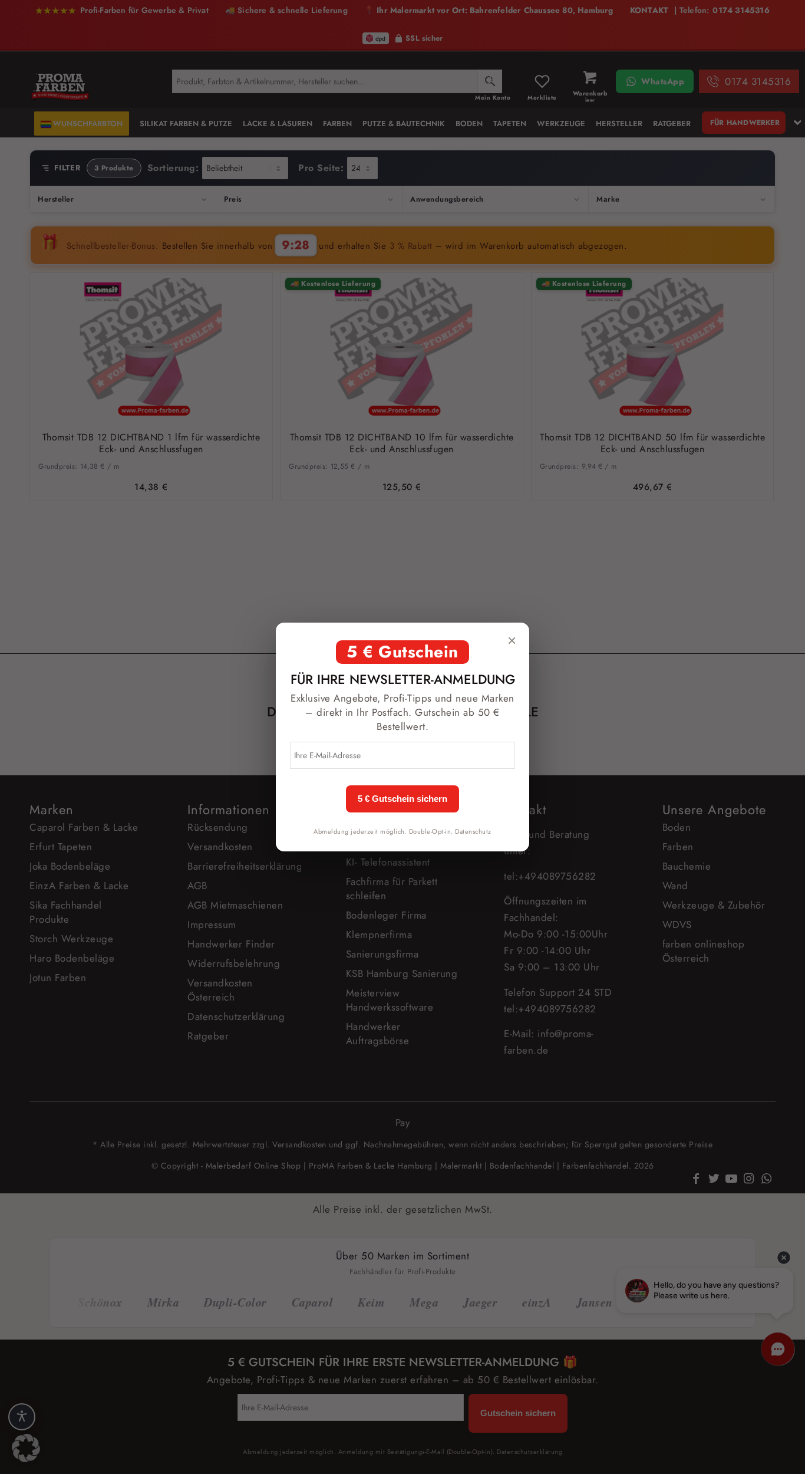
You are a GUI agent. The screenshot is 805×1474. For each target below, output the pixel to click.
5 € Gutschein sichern (402, 799)
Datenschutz (473, 831)
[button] (26, 1448)
